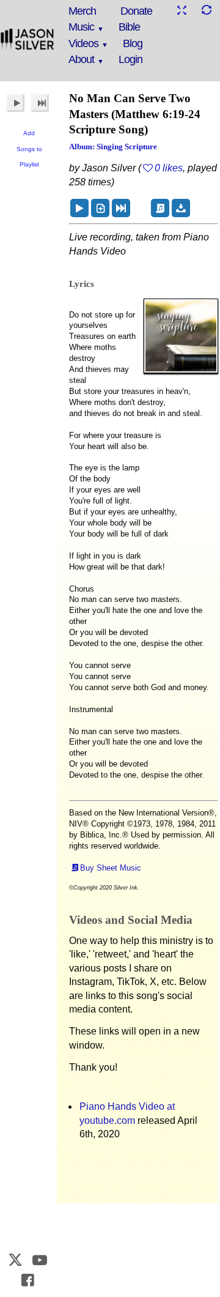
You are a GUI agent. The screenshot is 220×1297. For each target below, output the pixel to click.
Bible (129, 27)
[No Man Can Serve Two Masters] (79, 208)
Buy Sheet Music (110, 867)
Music (81, 27)
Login (130, 59)
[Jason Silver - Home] (27, 39)
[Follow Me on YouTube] (40, 1260)
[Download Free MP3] (181, 208)
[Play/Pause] (15, 103)
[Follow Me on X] (15, 1260)
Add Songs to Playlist (29, 149)
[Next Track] (40, 103)
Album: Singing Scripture (113, 146)
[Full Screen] (181, 10)
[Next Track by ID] (121, 208)
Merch (82, 11)
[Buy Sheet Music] (160, 208)
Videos (83, 43)
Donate (136, 11)
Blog (132, 43)
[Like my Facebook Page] (27, 1280)
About (81, 59)
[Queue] (100, 208)
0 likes (169, 168)
